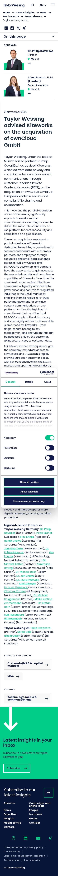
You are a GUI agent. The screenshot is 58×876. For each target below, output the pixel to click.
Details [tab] (29, 381)
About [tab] (47, 381)
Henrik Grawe (13, 541)
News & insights (25, 12)
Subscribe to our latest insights (19, 792)
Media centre (11, 16)
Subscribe (29, 743)
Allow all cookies (29, 482)
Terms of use (11, 860)
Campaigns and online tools (39, 804)
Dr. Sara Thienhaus (16, 587)
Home (6, 12)
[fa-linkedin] (22, 838)
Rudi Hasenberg (14, 615)
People (33, 810)
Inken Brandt (44, 533)
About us (9, 803)
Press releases (33, 16)
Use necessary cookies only (29, 501)
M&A (10, 676)
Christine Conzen (15, 591)
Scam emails (32, 860)
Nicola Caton (12, 636)
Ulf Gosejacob (13, 618)
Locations (35, 814)
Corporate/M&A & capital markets (25, 664)
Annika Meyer (27, 583)
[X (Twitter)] (18, 28)
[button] (32, 5)
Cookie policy (12, 851)
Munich (35, 59)
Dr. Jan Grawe (25, 576)
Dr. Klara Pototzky (27, 580)
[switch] (49, 447)
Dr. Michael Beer (25, 572)
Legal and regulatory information (24, 856)
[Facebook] (12, 28)
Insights (9, 818)
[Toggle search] (32, 5)
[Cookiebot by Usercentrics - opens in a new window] (41, 373)
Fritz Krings (27, 537)
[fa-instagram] (10, 838)
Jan (13, 548)
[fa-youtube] (35, 838)
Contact (34, 823)
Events (33, 818)
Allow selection (29, 491)
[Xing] (24, 28)
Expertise (10, 814)
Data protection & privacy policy (24, 847)
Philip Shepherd (40, 628)
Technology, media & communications (22, 698)
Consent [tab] (10, 381)
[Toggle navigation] (53, 4)
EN (41, 5)
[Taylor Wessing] (13, 6)
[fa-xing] (47, 838)
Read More (29, 61)
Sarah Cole (24, 632)
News (43, 12)
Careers (9, 827)
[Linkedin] (6, 28)
